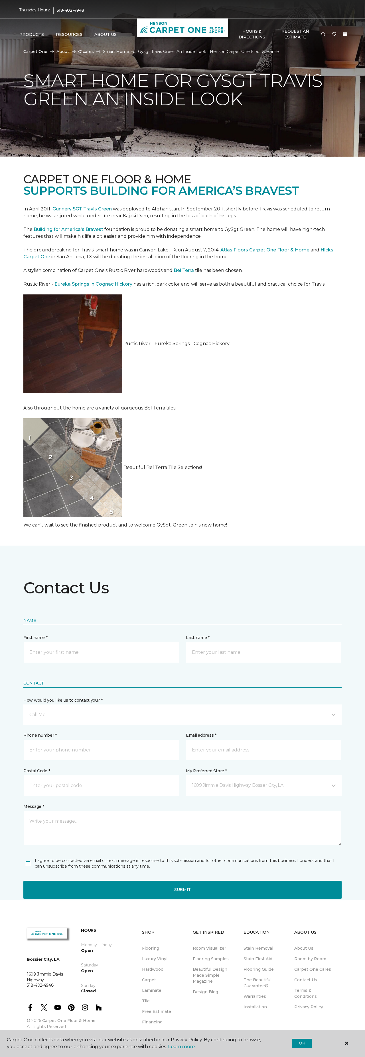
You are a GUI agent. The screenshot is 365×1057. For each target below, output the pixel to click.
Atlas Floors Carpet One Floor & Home (264, 250)
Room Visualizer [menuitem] (209, 948)
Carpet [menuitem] (149, 979)
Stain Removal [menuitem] (258, 948)
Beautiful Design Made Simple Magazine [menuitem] (210, 975)
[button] (323, 34)
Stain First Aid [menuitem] (258, 958)
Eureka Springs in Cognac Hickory (93, 284)
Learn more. (182, 1046)
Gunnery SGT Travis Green (82, 209)
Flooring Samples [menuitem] (211, 958)
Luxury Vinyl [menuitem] (154, 958)
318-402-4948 (70, 10)
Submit (182, 889)
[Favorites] (334, 34)
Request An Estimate (295, 34)
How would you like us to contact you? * (63, 700)
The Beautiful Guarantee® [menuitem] (257, 982)
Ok (302, 1043)
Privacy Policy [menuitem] (308, 1006)
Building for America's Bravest (68, 229)
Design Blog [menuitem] (205, 991)
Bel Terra (184, 270)
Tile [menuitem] (146, 1000)
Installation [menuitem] (255, 1006)
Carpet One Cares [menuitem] (312, 969)
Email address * (201, 735)
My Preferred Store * (206, 771)
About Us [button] (105, 34)
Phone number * (40, 735)
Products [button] (31, 34)
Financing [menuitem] (152, 1022)
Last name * (198, 638)
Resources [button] (69, 34)
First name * (35, 638)
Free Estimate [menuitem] (156, 1011)
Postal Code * (36, 771)
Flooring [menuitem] (150, 948)
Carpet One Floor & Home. (69, 1020)
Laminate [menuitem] (151, 990)
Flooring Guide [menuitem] (259, 969)
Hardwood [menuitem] (152, 969)
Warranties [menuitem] (255, 996)
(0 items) (345, 34)
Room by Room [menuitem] (310, 958)
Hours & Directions (252, 34)
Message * (33, 806)
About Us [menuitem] (303, 948)
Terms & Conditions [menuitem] (305, 993)
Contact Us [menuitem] (305, 979)
